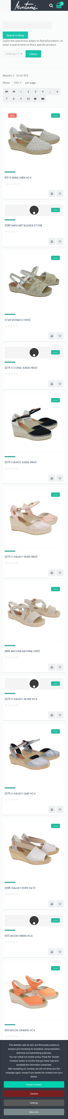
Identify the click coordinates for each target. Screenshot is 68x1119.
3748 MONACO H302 (17, 320)
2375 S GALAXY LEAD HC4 (20, 793)
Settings (34, 1102)
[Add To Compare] (51, 193)
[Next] (35, 98)
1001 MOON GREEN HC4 (19, 936)
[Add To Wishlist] (59, 193)
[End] (42, 98)
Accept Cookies (34, 1084)
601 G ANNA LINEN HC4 (18, 177)
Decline (34, 1093)
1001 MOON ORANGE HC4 (20, 1030)
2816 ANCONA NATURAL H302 (22, 651)
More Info (34, 1111)
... (50, 91)
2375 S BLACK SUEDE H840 (21, 462)
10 (28, 98)
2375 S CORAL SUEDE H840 (21, 368)
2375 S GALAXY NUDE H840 (21, 557)
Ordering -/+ (12, 53)
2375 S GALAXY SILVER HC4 (21, 699)
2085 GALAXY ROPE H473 (20, 888)
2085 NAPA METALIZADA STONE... (24, 225)
